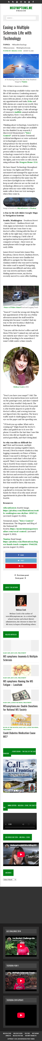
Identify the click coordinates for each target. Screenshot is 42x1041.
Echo (30, 101)
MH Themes (31, 1039)
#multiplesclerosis (23, 48)
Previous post (23, 575)
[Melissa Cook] (9, 1)
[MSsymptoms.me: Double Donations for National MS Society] (21, 699)
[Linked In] (25, 1)
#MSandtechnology (19, 44)
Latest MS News (17, 702)
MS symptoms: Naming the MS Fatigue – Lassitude (18, 683)
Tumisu (24, 82)
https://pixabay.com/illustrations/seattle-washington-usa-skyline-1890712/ (21, 511)
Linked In (8, 1036)
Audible (18, 112)
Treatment (22, 653)
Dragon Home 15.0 (28, 162)
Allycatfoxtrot (22, 208)
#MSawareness (8, 48)
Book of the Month (10, 727)
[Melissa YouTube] (29, 1)
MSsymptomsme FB (30, 1036)
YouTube (27, 1033)
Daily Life (6, 653)
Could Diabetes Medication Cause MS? (19, 734)
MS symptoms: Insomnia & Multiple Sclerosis (20, 658)
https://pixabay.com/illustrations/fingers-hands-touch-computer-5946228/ (20, 543)
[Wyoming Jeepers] (17, 1)
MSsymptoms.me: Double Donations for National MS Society (20, 707)
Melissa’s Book (17, 1033)
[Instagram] (21, 1)
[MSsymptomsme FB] (33, 1)
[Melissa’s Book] (13, 1)
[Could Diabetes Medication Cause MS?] (21, 724)
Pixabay (33, 208)
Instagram (35, 1033)
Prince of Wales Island (12, 307)
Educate (14, 653)
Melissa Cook (17, 51)
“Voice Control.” (26, 520)
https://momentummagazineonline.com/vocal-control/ (20, 530)
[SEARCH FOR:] (21, 17)
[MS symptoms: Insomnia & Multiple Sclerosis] (21, 650)
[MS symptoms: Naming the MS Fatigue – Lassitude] (21, 674)
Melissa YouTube (18, 1036)
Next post (19, 578)
